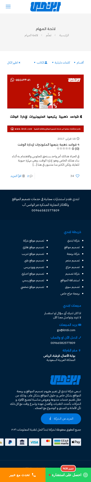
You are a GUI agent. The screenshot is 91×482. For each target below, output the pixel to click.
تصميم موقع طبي (34, 260)
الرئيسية (64, 35)
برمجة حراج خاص (70, 293)
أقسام (80, 62)
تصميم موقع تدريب (33, 254)
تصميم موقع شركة (33, 240)
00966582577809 (63, 343)
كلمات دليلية (62, 62)
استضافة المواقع (70, 280)
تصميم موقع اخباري (33, 274)
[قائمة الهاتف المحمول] (8, 6)
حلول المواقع (48, 395)
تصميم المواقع (34, 391)
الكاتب (40, 62)
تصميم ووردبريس (34, 267)
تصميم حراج (73, 267)
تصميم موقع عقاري (33, 247)
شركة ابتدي (73, 240)
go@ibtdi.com (66, 330)
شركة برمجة (73, 254)
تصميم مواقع (72, 247)
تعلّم (48, 35)
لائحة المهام (31, 35)
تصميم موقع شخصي (32, 287)
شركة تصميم (72, 274)
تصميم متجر (73, 260)
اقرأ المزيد (16, 176)
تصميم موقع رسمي (33, 280)
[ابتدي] (45, 6)
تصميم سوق (72, 287)
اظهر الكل (12, 62)
